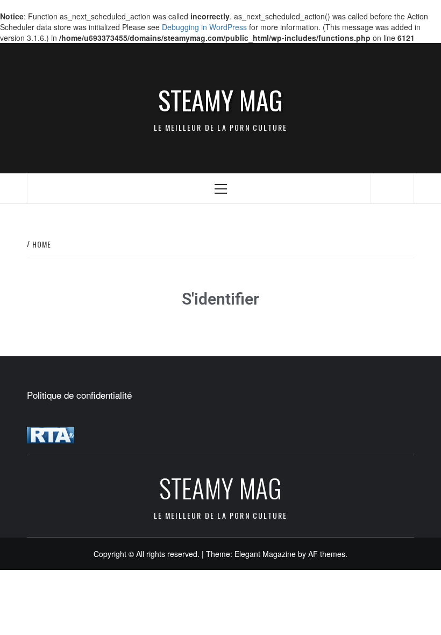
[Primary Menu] (220, 188)
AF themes (326, 553)
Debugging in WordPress (204, 27)
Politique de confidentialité (79, 395)
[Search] (392, 187)
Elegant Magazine (265, 553)
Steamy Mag (220, 100)
